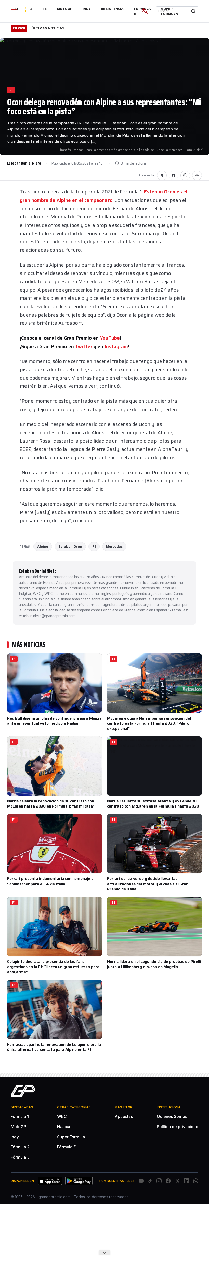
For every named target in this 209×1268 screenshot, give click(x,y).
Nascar (64, 1126)
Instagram (116, 346)
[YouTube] (141, 1180)
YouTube (110, 338)
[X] (177, 1180)
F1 (16, 8)
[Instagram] (159, 1180)
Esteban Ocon (70, 546)
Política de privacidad (177, 1126)
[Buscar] (193, 11)
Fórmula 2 (20, 1147)
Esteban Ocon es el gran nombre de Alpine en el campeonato (103, 196)
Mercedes (114, 546)
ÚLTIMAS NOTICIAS (47, 28)
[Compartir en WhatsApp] (185, 175)
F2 (30, 8)
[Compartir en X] (162, 175)
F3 (45, 8)
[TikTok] (150, 1180)
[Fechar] (104, 1252)
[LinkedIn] (186, 1180)
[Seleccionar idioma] (145, 11)
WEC (62, 1116)
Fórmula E (66, 1147)
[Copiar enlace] (197, 175)
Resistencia (112, 8)
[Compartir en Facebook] (173, 175)
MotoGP (64, 8)
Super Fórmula (169, 11)
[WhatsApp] (195, 1180)
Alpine (42, 546)
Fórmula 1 (20, 1116)
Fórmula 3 (20, 1157)
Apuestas (124, 1116)
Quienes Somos (172, 1116)
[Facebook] (168, 1180)
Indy (87, 8)
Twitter (84, 346)
